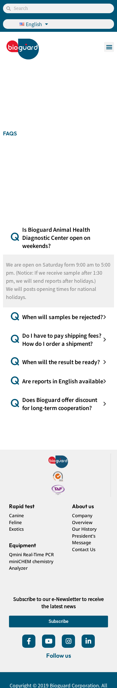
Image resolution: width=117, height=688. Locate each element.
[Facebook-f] (28, 641)
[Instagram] (68, 641)
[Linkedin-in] (88, 641)
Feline (15, 522)
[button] (109, 47)
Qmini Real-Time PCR (31, 554)
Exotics (16, 529)
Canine (16, 515)
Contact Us (83, 549)
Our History (84, 529)
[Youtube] (48, 641)
